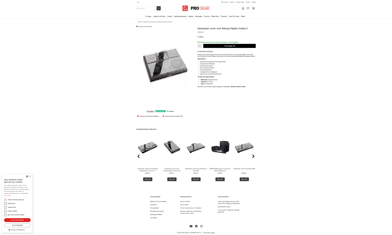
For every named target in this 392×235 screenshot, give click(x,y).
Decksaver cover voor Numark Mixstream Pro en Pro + (148, 170)
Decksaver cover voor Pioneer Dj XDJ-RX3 (196, 170)
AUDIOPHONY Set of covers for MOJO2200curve (220, 170)
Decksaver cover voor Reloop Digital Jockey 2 (157, 21)
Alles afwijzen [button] (17, 225)
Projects (224, 16)
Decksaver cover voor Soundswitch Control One (171, 170)
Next (253, 156)
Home (140, 21)
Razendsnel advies (224, 207)
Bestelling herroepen (157, 211)
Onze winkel (184, 205)
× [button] (30, 176)
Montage (198, 16)
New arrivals (224, 2)
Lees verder (7, 195)
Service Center (185, 201)
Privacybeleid (154, 208)
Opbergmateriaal (180, 16)
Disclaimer (153, 205)
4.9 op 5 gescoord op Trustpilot (190, 208)
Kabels (190, 16)
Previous (139, 156)
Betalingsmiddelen (156, 214)
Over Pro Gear (234, 16)
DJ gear (148, 16)
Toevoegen (228, 46)
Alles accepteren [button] (17, 220)
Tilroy (213, 232)
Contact (248, 2)
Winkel (254, 2)
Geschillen (153, 218)
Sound (169, 16)
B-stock (232, 2)
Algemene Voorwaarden (158, 201)
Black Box (215, 16)
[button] (17, 230)
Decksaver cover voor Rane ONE (244, 169)
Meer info (148, 179)
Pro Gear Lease (240, 2)
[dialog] (17, 203)
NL (138, 2)
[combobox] (27, 176)
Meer (243, 16)
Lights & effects (159, 16)
